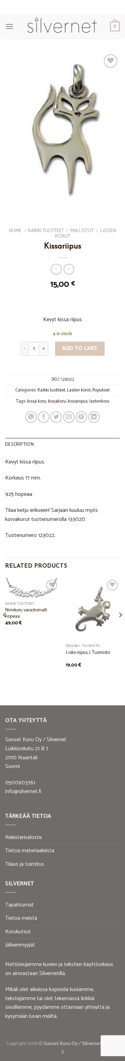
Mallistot (82, 231)
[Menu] (9, 26)
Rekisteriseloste (23, 837)
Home (15, 231)
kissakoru (57, 401)
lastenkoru (99, 401)
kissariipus (78, 401)
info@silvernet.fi (23, 791)
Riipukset (101, 390)
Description (19, 444)
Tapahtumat (19, 905)
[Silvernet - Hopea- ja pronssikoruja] (62, 26)
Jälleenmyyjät (20, 945)
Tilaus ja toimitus (24, 864)
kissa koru (36, 401)
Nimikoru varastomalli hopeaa (26, 613)
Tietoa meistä (21, 918)
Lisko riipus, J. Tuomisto (88, 653)
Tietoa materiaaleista (29, 850)
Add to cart (79, 348)
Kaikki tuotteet (46, 231)
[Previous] (4, 629)
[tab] (62, 445)
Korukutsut (18, 931)
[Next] (120, 629)
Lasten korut (79, 390)
